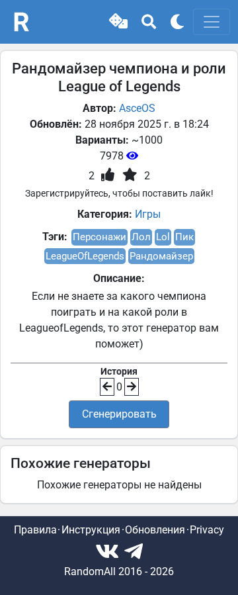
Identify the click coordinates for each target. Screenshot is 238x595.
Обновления (155, 530)
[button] (118, 21)
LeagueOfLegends (85, 256)
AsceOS (137, 108)
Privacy (207, 530)
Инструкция (90, 530)
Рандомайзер (161, 256)
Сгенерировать (119, 414)
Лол (141, 237)
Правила (35, 530)
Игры (148, 214)
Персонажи (99, 237)
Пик (184, 237)
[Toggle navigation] (211, 22)
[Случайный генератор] (118, 21)
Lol (163, 237)
